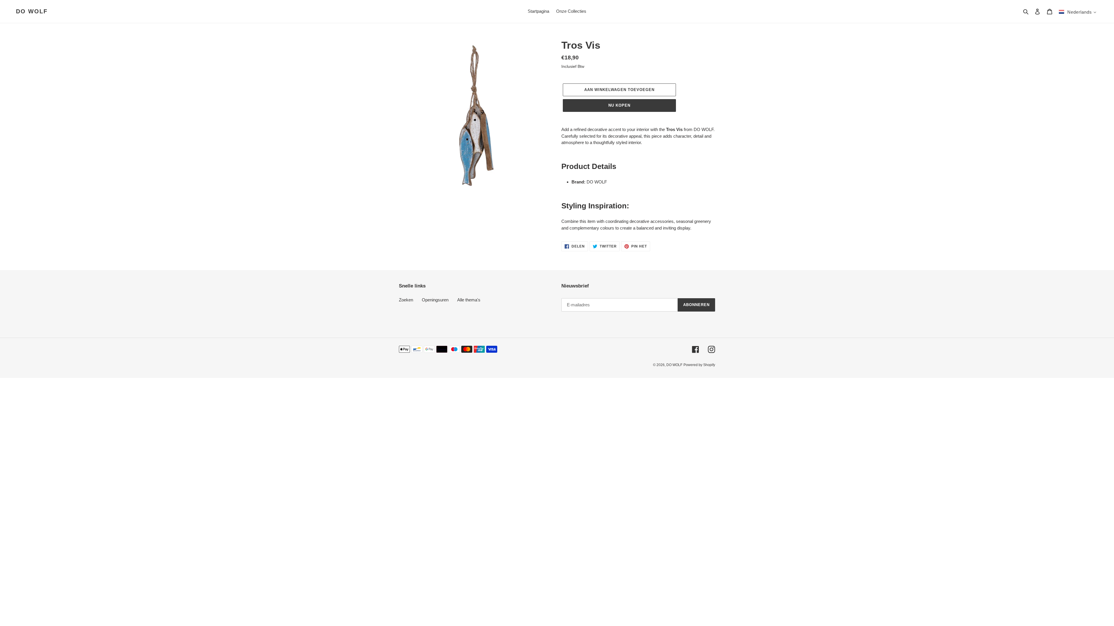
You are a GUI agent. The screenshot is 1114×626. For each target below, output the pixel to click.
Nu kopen (619, 105)
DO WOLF (32, 11)
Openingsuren (435, 299)
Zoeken (406, 299)
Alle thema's (468, 299)
